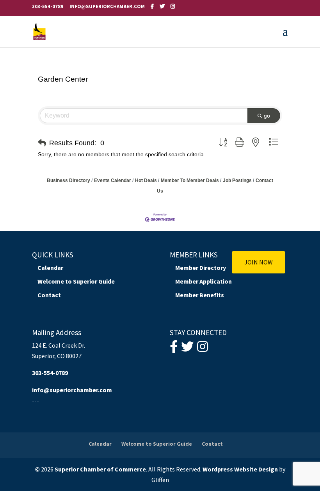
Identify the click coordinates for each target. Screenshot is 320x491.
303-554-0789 (47, 6)
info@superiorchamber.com (72, 390)
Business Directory (68, 180)
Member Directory (200, 267)
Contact (49, 295)
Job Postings (237, 180)
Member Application (203, 281)
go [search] (267, 115)
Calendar (50, 267)
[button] (42, 143)
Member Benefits (199, 295)
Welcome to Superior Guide (76, 281)
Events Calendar (112, 180)
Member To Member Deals (190, 180)
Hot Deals (146, 180)
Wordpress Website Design (240, 469)
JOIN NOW (258, 262)
